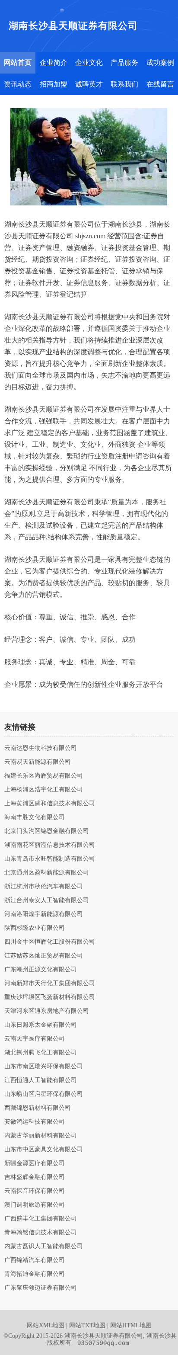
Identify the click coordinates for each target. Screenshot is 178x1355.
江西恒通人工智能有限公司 (40, 1080)
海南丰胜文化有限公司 (34, 817)
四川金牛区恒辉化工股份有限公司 (49, 942)
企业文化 (89, 62)
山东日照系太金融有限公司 (40, 1025)
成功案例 (160, 62)
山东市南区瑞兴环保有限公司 (43, 1066)
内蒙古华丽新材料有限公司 (40, 1136)
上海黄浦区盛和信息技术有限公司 (49, 804)
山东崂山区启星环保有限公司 (43, 1094)
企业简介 (53, 62)
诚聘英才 (89, 84)
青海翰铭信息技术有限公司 (40, 1233)
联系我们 (124, 84)
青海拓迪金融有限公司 (34, 1274)
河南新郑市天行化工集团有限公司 (49, 983)
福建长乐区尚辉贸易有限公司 (43, 776)
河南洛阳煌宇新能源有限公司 (43, 914)
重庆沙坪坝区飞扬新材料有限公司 (49, 997)
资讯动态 (18, 84)
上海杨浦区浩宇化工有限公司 (43, 790)
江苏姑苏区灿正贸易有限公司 (43, 956)
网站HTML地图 (131, 1325)
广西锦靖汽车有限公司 (34, 1260)
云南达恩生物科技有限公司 (40, 748)
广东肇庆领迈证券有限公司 (40, 1288)
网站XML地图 (45, 1325)
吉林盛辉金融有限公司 (34, 1177)
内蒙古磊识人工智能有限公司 (43, 1246)
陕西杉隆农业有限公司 (34, 928)
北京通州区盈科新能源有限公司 (46, 873)
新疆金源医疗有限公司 (34, 1163)
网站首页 (18, 62)
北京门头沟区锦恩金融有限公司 (46, 831)
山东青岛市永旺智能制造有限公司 (49, 859)
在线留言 (160, 84)
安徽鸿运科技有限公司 (34, 1122)
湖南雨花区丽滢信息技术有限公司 (49, 845)
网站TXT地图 (87, 1325)
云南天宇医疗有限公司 (34, 1039)
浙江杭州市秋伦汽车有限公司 (43, 887)
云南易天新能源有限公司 (37, 762)
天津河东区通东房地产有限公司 (46, 1011)
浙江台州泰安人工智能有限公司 (46, 900)
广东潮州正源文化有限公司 (40, 970)
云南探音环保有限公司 (34, 1191)
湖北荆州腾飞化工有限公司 (40, 1053)
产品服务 (124, 62)
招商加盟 (53, 84)
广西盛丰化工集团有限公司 (40, 1219)
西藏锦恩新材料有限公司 (37, 1108)
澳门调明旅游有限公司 (34, 1205)
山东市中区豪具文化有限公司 (43, 1150)
